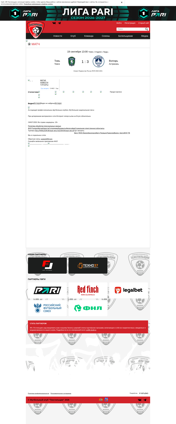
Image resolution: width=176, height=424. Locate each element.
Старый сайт (143, 23)
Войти (119, 23)
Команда (88, 36)
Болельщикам (125, 36)
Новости (57, 36)
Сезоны (106, 36)
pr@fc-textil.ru (91, 330)
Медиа (144, 36)
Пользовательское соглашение (61, 393)
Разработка (133, 393)
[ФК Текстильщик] (36, 30)
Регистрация (130, 23)
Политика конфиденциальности (38, 393)
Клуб (73, 36)
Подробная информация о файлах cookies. (38, 4)
